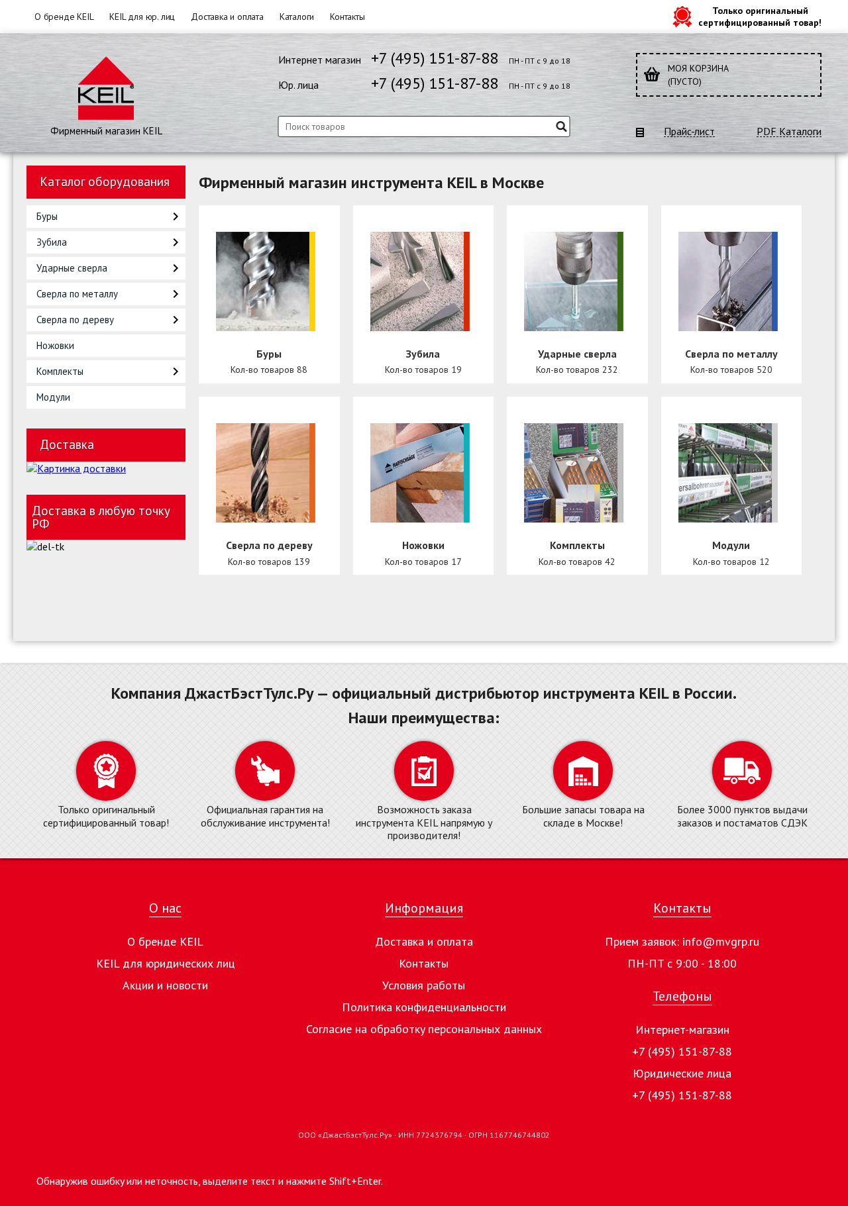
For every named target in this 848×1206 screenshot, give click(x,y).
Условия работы (423, 985)
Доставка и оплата (227, 17)
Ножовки (55, 345)
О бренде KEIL (63, 17)
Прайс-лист (689, 131)
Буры (47, 216)
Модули (53, 397)
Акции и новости (165, 985)
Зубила (51, 242)
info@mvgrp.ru (720, 941)
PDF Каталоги (789, 131)
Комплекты (59, 371)
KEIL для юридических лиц (165, 963)
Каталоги (297, 17)
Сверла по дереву (75, 319)
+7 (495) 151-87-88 (434, 58)
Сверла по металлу (77, 293)
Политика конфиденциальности (424, 1007)
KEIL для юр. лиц (142, 17)
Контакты (347, 17)
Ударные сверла (71, 268)
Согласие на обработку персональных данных (424, 1028)
